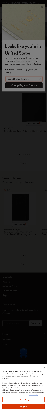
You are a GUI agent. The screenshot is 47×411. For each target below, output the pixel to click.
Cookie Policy (33, 395)
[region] (23, 387)
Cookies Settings (23, 399)
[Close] (44, 367)
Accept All (23, 406)
